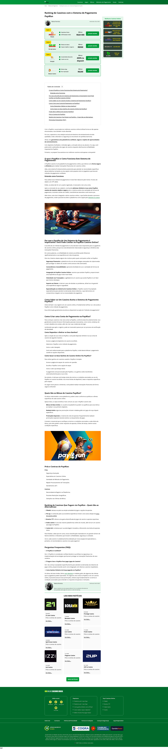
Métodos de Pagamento (103, 2)
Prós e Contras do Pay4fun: (57, 114)
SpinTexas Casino (51, 642)
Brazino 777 (107, 704)
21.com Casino (50, 615)
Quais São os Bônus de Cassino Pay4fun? (61, 111)
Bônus (92, 2)
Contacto (57, 721)
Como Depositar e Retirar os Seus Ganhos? (63, 106)
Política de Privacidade (70, 721)
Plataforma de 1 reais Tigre (81, 704)
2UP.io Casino (88, 667)
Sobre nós (47, 721)
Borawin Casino (70, 618)
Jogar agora (92, 33)
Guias (114, 2)
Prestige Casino (89, 614)
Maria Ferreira (55, 21)
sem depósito (69, 573)
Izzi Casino (49, 667)
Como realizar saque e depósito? (82, 710)
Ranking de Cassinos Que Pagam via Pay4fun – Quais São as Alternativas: (71, 117)
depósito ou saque (94, 197)
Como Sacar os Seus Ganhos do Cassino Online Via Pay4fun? (68, 109)
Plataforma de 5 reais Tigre (81, 701)
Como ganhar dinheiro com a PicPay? (83, 707)
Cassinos (80, 2)
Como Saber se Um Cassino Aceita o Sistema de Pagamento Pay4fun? (70, 100)
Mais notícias (73, 679)
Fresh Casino (88, 632)
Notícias (120, 2)
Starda (105, 710)
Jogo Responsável (118, 721)
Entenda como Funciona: (57, 93)
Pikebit (106, 701)
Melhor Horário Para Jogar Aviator (82, 712)
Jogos (86, 2)
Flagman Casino (70, 655)
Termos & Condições (87, 721)
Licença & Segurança (103, 721)
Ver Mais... (49, 621)
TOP (1, 748)
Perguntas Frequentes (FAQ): (57, 120)
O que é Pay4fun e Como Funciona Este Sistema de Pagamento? (68, 90)
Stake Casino (107, 707)
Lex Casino (68, 632)
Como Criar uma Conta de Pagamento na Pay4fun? (64, 103)
